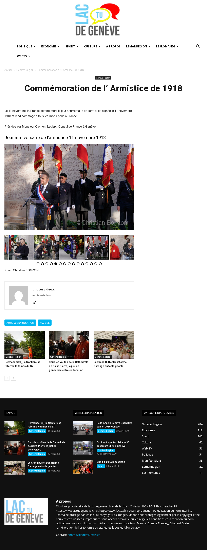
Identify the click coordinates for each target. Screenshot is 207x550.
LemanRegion (136, 46)
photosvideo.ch (44, 289)
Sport (70, 46)
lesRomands (165, 46)
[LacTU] (103, 21)
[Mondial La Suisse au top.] (83, 467)
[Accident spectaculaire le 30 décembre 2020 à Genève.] (83, 448)
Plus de (45, 322)
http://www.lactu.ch (42, 295)
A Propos (113, 46)
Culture (90, 46)
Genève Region (25, 70)
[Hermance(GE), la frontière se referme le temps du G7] (24, 345)
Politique (24, 46)
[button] (198, 47)
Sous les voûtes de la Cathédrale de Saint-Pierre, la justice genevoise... (46, 446)
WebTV (22, 56)
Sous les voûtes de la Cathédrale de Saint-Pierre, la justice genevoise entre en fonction (68, 366)
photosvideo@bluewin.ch (84, 535)
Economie (48, 46)
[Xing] (36, 303)
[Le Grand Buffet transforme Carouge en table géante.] (114, 345)
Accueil (8, 70)
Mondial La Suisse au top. (111, 461)
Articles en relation (20, 322)
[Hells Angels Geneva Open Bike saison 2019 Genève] (83, 428)
